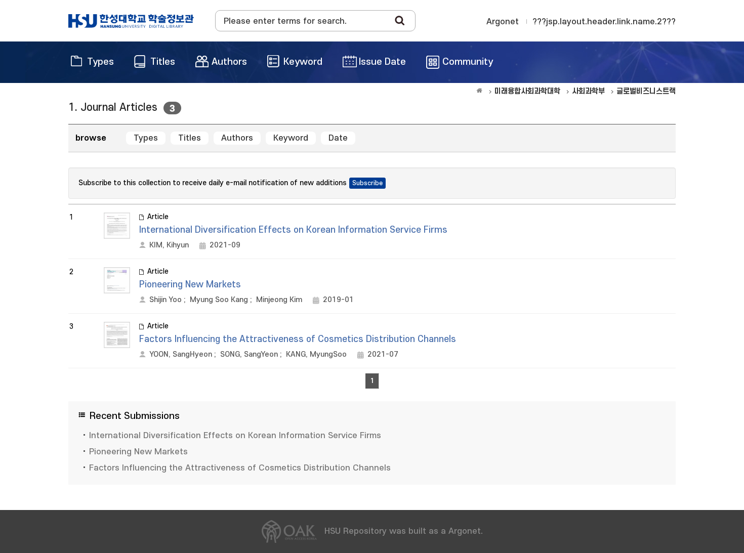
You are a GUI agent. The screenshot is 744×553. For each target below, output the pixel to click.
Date (338, 138)
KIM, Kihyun (169, 245)
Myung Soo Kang (219, 299)
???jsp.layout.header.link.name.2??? (604, 21)
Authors (237, 138)
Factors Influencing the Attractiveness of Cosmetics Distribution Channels (297, 339)
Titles (189, 138)
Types (146, 138)
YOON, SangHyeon (180, 354)
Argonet (502, 21)
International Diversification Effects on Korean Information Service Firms (293, 230)
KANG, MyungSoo (316, 354)
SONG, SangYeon (249, 354)
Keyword (290, 138)
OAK (131, 20)
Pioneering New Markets (190, 284)
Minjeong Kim (279, 299)
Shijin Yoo (165, 299)
